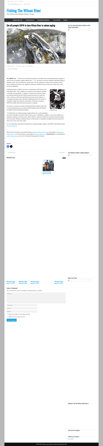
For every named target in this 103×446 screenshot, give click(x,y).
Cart (16, 1)
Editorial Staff (10, 66)
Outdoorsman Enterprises (48, 444)
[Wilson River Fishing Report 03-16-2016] (25, 220)
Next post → (62, 152)
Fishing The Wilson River (24, 10)
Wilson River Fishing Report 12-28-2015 (59, 282)
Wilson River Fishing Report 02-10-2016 (47, 172)
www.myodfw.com (12, 125)
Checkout (20, 1)
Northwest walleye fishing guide (40, 132)
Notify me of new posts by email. (17, 316)
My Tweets (70, 438)
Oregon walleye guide (41, 134)
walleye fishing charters (13, 136)
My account (10, 1)
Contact (65, 20)
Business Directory (17, 20)
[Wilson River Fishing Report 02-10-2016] (49, 165)
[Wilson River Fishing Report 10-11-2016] (13, 220)
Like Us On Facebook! (74, 430)
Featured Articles (30, 20)
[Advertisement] (82, 416)
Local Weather (56, 20)
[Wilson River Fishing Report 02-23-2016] (37, 220)
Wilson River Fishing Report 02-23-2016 (35, 282)
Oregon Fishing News (13, 68)
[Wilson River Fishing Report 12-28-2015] (61, 220)
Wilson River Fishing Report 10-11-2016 (11, 282)
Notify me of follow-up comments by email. (19, 314)
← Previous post (11, 152)
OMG (65, 444)
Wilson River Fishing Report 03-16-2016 (23, 282)
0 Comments (30, 66)
